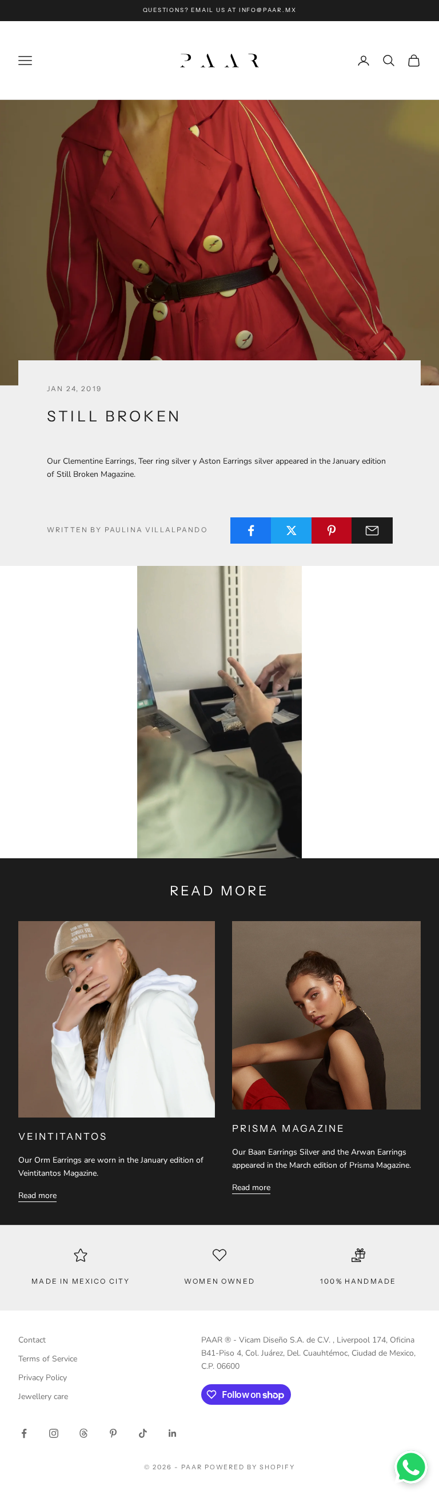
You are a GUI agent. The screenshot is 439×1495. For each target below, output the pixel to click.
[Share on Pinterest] (332, 530)
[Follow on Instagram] (53, 1433)
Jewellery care (43, 1396)
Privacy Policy (42, 1377)
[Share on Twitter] (292, 530)
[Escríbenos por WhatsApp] (411, 1467)
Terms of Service (47, 1358)
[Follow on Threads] (83, 1433)
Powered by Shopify (250, 1467)
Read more (37, 1195)
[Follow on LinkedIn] (172, 1433)
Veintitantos (62, 1136)
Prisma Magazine (288, 1128)
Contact (32, 1340)
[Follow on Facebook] (24, 1433)
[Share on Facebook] (251, 530)
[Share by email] (372, 530)
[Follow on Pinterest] (113, 1433)
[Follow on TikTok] (143, 1433)
